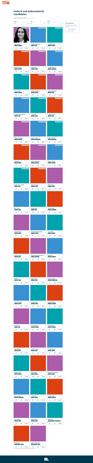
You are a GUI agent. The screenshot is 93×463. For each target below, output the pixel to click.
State (31, 21)
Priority (15, 21)
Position (48, 21)
